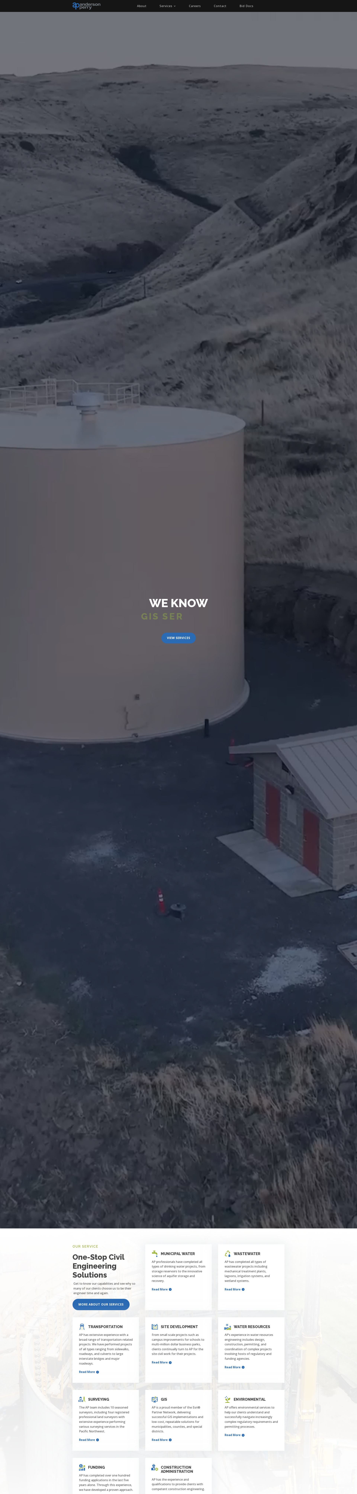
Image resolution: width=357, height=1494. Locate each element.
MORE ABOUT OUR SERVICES (101, 1304)
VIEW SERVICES (178, 638)
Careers (195, 6)
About (142, 6)
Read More (160, 1289)
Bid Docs (246, 6)
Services (166, 6)
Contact (220, 6)
